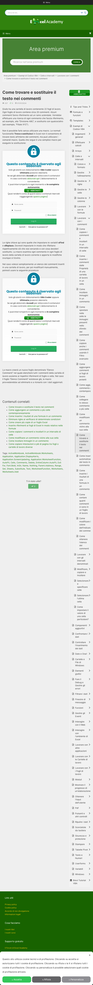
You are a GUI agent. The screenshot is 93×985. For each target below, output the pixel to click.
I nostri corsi (10, 933)
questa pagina (40, 196)
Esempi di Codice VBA (28, 75)
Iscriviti (22, 227)
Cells (13, 462)
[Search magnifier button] (85, 12)
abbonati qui (33, 178)
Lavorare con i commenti (68, 75)
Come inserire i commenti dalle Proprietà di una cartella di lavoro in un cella (84, 270)
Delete (31, 462)
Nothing (33, 465)
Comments (22, 462)
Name (25, 465)
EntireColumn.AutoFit (46, 462)
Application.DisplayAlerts (26, 456)
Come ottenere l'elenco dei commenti (84, 542)
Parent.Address (46, 465)
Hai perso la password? (38, 227)
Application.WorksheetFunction (46, 459)
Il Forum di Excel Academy (16, 948)
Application (7, 456)
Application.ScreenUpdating (16, 459)
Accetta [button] (18, 979)
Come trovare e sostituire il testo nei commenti (27, 78)
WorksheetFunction (41, 469)
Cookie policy (10, 908)
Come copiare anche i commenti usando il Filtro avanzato (84, 349)
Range (58, 465)
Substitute (20, 469)
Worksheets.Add (10, 472)
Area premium (10, 75)
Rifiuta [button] (47, 979)
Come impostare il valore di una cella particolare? (83, 613)
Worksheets (57, 469)
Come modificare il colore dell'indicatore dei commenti (86, 524)
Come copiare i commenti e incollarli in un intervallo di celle (84, 240)
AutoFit (5, 462)
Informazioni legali (13, 914)
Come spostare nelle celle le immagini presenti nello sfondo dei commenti (84, 321)
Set (4, 469)
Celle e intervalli (47, 75)
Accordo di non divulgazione (17, 911)
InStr (19, 465)
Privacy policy (11, 904)
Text (28, 469)
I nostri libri (10, 929)
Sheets (10, 469)
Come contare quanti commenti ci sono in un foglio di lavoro (84, 503)
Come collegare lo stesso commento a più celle (84, 402)
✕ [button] (90, 955)
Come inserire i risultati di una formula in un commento (84, 479)
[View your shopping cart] (90, 33)
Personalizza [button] (77, 979)
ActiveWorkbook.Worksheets (39, 453)
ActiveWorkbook (16, 453)
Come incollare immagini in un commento (84, 295)
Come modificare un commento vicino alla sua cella (84, 422)
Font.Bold (11, 465)
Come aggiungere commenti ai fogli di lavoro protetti (84, 372)
